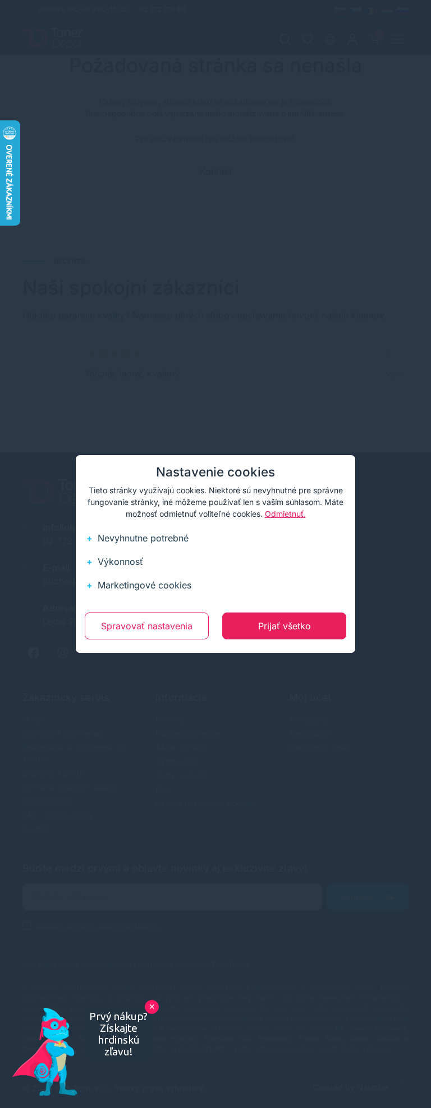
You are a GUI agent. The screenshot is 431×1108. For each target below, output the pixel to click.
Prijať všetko (284, 626)
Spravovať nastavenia (146, 626)
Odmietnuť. (285, 513)
